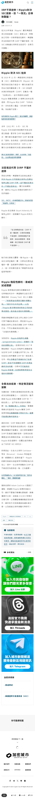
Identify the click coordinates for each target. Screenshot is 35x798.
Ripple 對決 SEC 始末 (10, 779)
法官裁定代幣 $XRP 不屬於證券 (13, 784)
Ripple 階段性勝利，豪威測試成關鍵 (15, 788)
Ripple (4, 516)
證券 (4, 520)
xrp (30, 516)
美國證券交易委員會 (15, 516)
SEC (25, 516)
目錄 (4, 795)
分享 (31, 795)
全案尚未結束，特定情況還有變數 (13, 792)
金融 (2, 26)
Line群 (23, 795)
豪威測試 (10, 520)
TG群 (14, 795)
